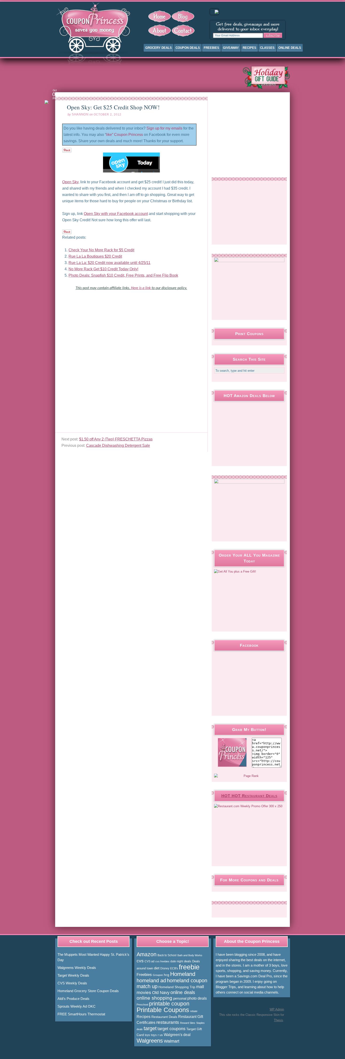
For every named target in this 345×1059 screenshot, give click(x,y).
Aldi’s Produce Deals (73, 999)
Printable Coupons (163, 1009)
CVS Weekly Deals (72, 983)
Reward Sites (187, 1022)
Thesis (278, 1020)
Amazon (147, 954)
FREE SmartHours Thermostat (81, 1014)
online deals (182, 992)
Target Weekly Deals (73, 975)
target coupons (171, 1028)
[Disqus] (131, 373)
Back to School (166, 955)
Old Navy (160, 992)
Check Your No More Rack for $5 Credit (101, 250)
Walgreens (150, 1040)
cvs (140, 960)
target (150, 1028)
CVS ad (149, 961)
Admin (277, 1009)
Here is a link (141, 288)
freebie (189, 967)
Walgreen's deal (177, 1034)
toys (147, 1035)
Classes (267, 48)
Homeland (182, 974)
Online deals (289, 48)
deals (187, 961)
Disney (164, 968)
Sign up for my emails (164, 128)
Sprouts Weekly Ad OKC (77, 1006)
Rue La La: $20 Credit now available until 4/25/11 (109, 263)
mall (200, 986)
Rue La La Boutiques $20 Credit (95, 256)
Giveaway (231, 48)
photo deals (197, 998)
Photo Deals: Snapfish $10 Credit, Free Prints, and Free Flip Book (123, 275)
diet (156, 968)
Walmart (171, 1041)
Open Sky (70, 182)
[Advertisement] (145, 77)
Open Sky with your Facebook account (116, 214)
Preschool (142, 1004)
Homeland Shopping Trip (176, 987)
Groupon (158, 975)
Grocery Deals (158, 48)
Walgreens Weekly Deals (77, 968)
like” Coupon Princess (124, 135)
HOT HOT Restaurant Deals (249, 796)
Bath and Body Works (189, 955)
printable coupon (169, 1004)
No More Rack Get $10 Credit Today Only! (103, 269)
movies (144, 992)
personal (179, 998)
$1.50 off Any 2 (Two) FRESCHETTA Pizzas (116, 439)
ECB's (174, 968)
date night (176, 961)
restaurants (167, 1022)
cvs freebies (162, 961)
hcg (166, 975)
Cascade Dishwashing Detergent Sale (118, 445)
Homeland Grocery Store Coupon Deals (88, 991)
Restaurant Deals (164, 1017)
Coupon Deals (188, 48)
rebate (193, 1011)
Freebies (211, 48)
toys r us (157, 1035)
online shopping (154, 998)
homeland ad (151, 980)
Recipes (249, 48)
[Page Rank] (249, 776)
